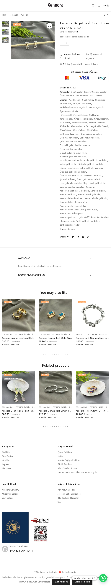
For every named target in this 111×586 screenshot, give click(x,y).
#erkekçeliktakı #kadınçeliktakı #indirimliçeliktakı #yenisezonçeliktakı (82, 109)
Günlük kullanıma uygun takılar (73, 152)
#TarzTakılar (65, 130)
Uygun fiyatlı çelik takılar (94, 183)
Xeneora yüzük (68, 221)
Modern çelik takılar (69, 168)
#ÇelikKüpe (100, 99)
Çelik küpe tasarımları (69, 134)
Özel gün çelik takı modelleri (73, 171)
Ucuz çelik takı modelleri (71, 183)
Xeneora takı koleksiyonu (71, 213)
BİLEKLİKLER (45, 334)
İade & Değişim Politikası (69, 460)
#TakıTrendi (102, 126)
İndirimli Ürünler (91, 91)
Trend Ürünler (81, 95)
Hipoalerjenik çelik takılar (71, 160)
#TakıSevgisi (90, 126)
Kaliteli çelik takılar (68, 164)
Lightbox (49, 26)
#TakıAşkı (64, 126)
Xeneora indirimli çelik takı (71, 198)
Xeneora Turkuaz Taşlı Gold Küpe (20, 338)
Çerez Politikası (65, 452)
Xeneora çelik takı (68, 194)
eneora (86, 145)
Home (5, 14)
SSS (59, 502)
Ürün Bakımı (7, 497)
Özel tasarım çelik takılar (71, 175)
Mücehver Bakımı (10, 493)
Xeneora (90, 187)
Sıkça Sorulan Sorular (67, 468)
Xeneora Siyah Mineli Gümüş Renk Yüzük (78, 209)
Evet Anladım (61, 581)
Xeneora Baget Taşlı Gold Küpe (74, 190)
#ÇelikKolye (87, 99)
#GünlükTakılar (80, 115)
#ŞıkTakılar (65, 122)
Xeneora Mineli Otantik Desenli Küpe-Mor (59, 410)
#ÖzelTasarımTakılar (83, 118)
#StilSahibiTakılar (79, 122)
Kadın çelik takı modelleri (95, 160)
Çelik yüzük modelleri (89, 137)
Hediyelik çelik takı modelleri (73, 156)
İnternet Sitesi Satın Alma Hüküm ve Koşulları (78, 472)
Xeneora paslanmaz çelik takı (73, 205)
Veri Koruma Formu (66, 489)
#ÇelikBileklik (74, 99)
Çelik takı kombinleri (69, 137)
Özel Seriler (7, 456)
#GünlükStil (66, 115)
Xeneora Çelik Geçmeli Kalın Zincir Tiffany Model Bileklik (69, 338)
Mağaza (14, 14)
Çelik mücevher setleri (91, 134)
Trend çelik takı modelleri (88, 179)
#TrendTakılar (79, 130)
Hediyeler (21, 334)
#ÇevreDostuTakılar (82, 103)
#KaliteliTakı (94, 115)
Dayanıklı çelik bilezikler (71, 145)
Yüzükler (6, 460)
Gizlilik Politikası (65, 464)
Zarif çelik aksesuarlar (69, 224)
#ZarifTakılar (92, 130)
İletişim (60, 456)
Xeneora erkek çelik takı (89, 194)
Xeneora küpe (81, 202)
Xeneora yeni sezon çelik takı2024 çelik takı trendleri (84, 217)
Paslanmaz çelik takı (93, 175)
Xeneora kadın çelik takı (96, 198)
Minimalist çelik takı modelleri (91, 164)
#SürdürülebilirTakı (97, 122)
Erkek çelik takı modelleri (71, 149)
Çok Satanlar (77, 91)
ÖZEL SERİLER (67, 95)
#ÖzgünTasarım (101, 118)
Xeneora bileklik (98, 190)
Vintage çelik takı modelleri (72, 187)
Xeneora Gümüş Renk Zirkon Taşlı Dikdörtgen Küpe (27, 410)
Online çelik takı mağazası (91, 168)
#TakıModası (77, 126)
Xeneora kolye (66, 202)
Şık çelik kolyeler (67, 179)
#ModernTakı (66, 118)
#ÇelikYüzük (65, 103)
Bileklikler (6, 452)
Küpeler (24, 14)
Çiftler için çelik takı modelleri (73, 141)
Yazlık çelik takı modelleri (87, 221)
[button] (43, 426)
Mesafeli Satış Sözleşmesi (69, 493)
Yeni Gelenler (95, 95)
